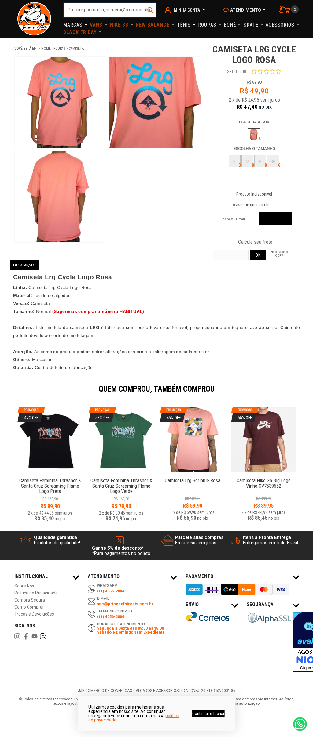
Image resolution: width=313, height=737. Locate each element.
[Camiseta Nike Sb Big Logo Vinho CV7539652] (263, 477)
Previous (11, 393)
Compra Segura (29, 600)
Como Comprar (29, 607)
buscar (150, 10)
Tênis (184, 25)
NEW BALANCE (153, 25)
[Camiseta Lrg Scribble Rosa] (192, 477)
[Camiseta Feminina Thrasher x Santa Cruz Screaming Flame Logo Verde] (121, 477)
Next (301, 393)
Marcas (73, 25)
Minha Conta (187, 10)
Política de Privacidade (36, 593)
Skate (252, 25)
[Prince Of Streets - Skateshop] (34, 19)
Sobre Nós (24, 586)
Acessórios (281, 25)
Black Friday (80, 32)
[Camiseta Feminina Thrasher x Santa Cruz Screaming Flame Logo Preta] (50, 477)
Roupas (208, 25)
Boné (231, 25)
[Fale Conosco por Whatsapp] (300, 724)
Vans (97, 25)
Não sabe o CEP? (279, 253)
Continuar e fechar (208, 713)
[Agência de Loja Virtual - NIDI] (59, 719)
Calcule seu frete (255, 242)
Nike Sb (120, 25)
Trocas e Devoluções (34, 614)
